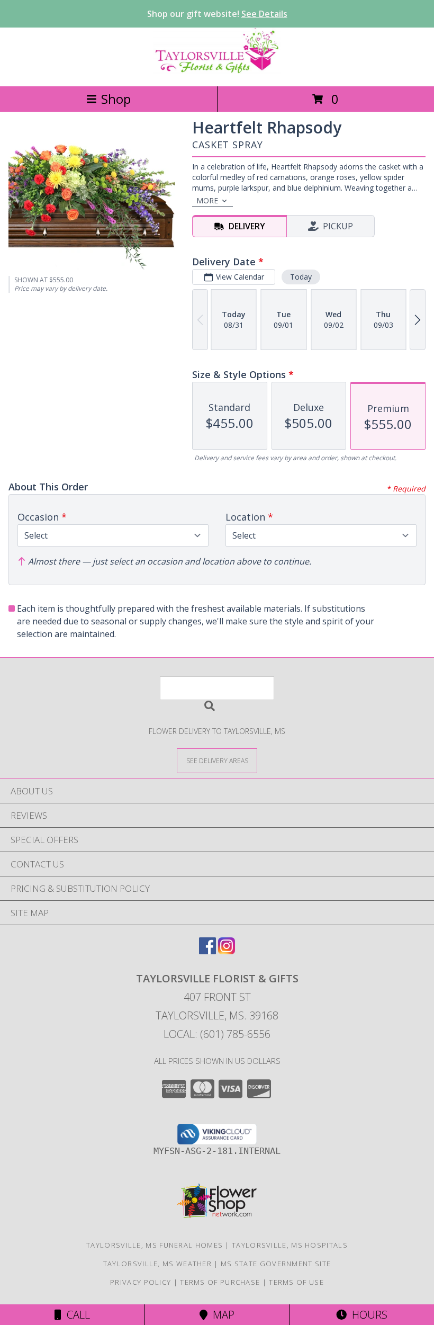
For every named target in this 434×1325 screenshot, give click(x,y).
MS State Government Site (276, 1263)
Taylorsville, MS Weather (157, 1263)
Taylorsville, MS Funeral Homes (154, 1245)
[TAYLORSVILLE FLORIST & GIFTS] (217, 71)
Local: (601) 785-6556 (217, 1034)
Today (301, 277)
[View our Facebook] (207, 951)
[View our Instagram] (226, 951)
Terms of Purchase (220, 1282)
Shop (116, 99)
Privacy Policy (140, 1282)
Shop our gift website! (217, 14)
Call (75, 1315)
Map (220, 1315)
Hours (367, 1315)
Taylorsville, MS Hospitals (290, 1245)
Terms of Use (296, 1282)
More (207, 200)
